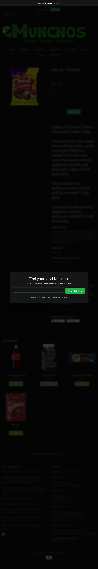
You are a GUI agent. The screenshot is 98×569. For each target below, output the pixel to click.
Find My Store (75, 291)
